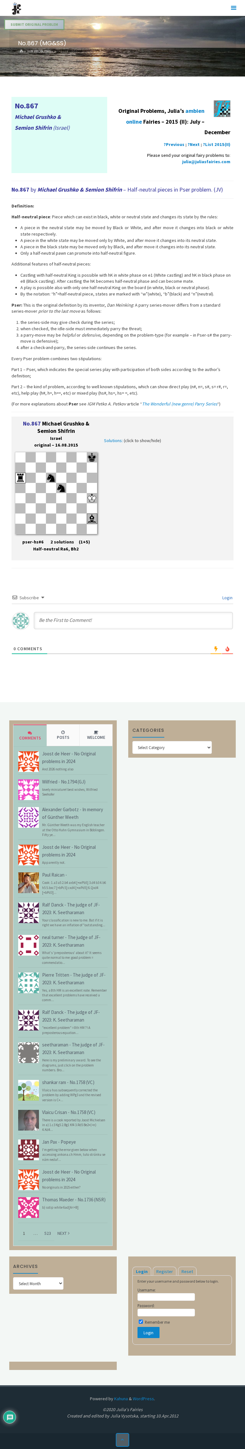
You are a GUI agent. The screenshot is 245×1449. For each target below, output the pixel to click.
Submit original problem (34, 24)
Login (227, 598)
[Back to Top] (123, 1440)
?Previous (174, 144)
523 (47, 1233)
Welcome (96, 737)
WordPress (143, 1399)
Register (164, 1271)
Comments (30, 738)
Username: (146, 1289)
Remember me (157, 1322)
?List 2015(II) (216, 144)
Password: (146, 1305)
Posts (63, 737)
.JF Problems (40, 51)
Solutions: (113, 440)
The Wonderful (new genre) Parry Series (179, 404)
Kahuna (120, 1399)
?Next (194, 144)
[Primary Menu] (233, 8)
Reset (187, 1271)
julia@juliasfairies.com (206, 161)
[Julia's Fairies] (16, 8)
